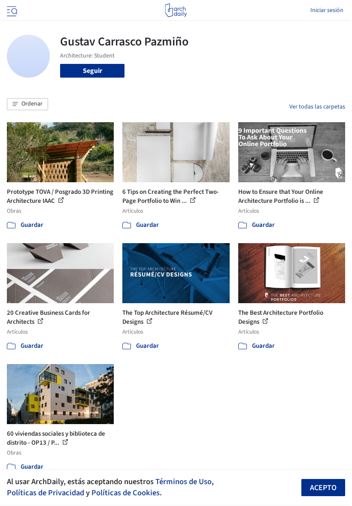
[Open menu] (11, 10)
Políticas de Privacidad (45, 492)
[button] (27, 104)
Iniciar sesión (326, 10)
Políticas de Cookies (125, 492)
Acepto (323, 487)
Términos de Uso (183, 481)
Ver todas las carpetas (317, 107)
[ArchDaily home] (176, 10)
